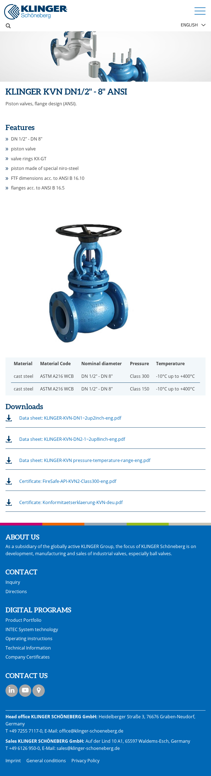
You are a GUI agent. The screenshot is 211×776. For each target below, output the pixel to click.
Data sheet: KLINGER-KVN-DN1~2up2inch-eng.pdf (70, 418)
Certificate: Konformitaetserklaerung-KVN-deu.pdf (71, 502)
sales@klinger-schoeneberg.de (88, 748)
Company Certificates (27, 657)
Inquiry (12, 582)
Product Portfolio (23, 620)
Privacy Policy (85, 761)
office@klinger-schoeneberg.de (91, 731)
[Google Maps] (38, 690)
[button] (200, 10)
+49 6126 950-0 (24, 748)
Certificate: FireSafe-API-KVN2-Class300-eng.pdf (67, 481)
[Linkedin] (11, 690)
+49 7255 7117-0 (25, 731)
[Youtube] (25, 690)
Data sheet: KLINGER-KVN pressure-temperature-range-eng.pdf (84, 460)
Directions (16, 591)
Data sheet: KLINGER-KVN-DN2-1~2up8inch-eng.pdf (72, 439)
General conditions (46, 761)
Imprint (13, 761)
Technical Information (28, 648)
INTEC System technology (31, 629)
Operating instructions (28, 638)
